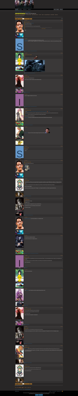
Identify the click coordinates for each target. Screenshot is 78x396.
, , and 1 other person (32, 253)
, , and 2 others (31, 106)
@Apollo (34, 111)
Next (30, 18)
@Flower (40, 111)
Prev (16, 18)
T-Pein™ (19, 32)
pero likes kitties (52, 14)
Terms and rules (54, 391)
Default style (17, 391)
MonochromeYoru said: (28, 54)
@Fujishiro (26, 114)
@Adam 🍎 (46, 111)
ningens (43, 14)
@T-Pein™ (44, 111)
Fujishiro (17, 14)
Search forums (20, 10)
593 (26, 18)
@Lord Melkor (36, 111)
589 (20, 18)
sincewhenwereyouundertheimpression (19, 15)
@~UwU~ (49, 111)
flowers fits (24, 14)
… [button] (27, 18)
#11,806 (62, 108)
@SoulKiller (28, 111)
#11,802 (62, 38)
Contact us (50, 391)
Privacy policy (58, 391)
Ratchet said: (26, 76)
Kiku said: (26, 328)
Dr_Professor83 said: (27, 110)
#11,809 (62, 160)
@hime (41, 111)
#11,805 (62, 94)
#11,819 (62, 345)
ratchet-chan (56, 14)
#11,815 (62, 269)
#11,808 (62, 146)
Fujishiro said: (26, 257)
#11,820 (62, 364)
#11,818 (62, 326)
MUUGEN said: (27, 366)
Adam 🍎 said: (27, 199)
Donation (20, 9)
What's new (24, 9)
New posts (16, 10)
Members (29, 9)
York (19, 301)
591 (23, 18)
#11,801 (62, 20)
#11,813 (62, 235)
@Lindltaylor (26, 40)
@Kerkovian (26, 132)
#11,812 (62, 217)
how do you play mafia (28, 14)
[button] (22, 9)
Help (61, 391)
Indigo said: (26, 147)
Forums (17, 9)
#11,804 (62, 75)
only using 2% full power (47, 14)
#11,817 (62, 307)
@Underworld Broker (28, 218)
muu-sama (40, 14)
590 (21, 18)
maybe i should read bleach (35, 14)
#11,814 (62, 255)
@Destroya (31, 111)
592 (24, 18)
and (28, 92)
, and (29, 343)
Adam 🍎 (19, 87)
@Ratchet (32, 23)
